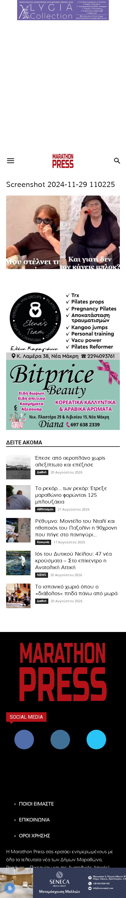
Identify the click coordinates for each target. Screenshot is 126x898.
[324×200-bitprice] (63, 395)
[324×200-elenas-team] (63, 324)
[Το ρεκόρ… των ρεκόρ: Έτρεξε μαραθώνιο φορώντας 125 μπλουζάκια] (18, 497)
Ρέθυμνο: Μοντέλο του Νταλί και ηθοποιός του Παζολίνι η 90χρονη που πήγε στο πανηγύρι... (76, 528)
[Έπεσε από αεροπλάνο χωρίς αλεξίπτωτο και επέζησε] (18, 467)
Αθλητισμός (45, 509)
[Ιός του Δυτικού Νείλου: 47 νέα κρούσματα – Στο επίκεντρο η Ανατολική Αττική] (18, 563)
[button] (63, 10)
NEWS (41, 574)
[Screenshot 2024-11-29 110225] (63, 268)
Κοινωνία (43, 542)
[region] (63, 10)
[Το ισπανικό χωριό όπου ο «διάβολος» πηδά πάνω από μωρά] (18, 596)
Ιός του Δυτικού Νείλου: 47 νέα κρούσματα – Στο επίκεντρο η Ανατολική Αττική (73, 560)
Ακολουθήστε (60, 732)
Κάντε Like (24, 732)
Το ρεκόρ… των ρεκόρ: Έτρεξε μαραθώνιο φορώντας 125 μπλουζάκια (71, 495)
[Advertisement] (63, 86)
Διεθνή (41, 472)
